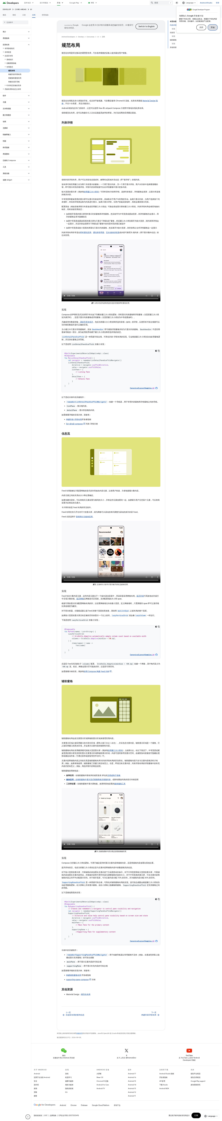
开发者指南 (163, 1077)
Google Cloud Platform (100, 1105)
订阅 (196, 1115)
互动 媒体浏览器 (112, 232)
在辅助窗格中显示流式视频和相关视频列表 (93, 779)
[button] (13, 32)
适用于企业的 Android (42, 1077)
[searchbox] (15, 22)
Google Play (74, 3)
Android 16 (132, 1077)
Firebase (84, 1105)
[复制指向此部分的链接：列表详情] (75, 122)
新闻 (35, 1088)
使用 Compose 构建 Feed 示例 (96, 671)
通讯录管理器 (98, 232)
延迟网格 (80, 599)
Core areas (20, 9)
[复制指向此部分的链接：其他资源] (75, 989)
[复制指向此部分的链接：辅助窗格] (75, 681)
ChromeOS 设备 (102, 1081)
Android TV (101, 1088)
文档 (33, 15)
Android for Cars (103, 1085)
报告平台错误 (195, 1074)
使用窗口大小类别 (91, 192)
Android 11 (132, 1096)
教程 (14, 15)
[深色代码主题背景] (156, 350)
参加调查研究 (195, 1085)
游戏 (66, 1074)
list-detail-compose (74, 424)
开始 (213, 27)
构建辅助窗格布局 (73, 975)
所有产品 (117, 1105)
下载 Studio (163, 1085)
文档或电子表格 (113, 775)
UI (31, 9)
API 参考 (162, 1081)
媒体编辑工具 (119, 784)
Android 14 (132, 1085)
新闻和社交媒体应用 (84, 517)
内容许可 (79, 1033)
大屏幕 (99, 1074)
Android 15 (132, 1081)
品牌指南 (53, 1115)
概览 (4, 15)
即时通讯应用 (85, 232)
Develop (7, 9)
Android (37, 1074)
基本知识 (27, 3)
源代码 (36, 1085)
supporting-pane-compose (77, 980)
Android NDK (164, 1088)
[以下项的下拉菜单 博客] (97, 3)
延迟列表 (140, 596)
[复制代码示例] (158, 350)
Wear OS (100, 1077)
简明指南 (45, 15)
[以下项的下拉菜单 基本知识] (34, 3)
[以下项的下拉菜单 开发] (63, 3)
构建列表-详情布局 (74, 419)
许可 (46, 1115)
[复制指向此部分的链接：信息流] (72, 433)
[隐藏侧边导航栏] (28, 1117)
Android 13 (132, 1088)
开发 (58, 3)
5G (66, 1092)
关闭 (201, 27)
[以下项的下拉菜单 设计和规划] (51, 3)
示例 (24, 15)
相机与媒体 (69, 1085)
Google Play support (198, 1081)
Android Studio (206, 3)
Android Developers (68, 37)
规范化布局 (85, 994)
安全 (35, 1081)
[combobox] (161, 3)
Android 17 (132, 1074)
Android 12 (132, 1092)
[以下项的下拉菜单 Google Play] (82, 3)
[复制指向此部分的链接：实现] (68, 309)
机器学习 (68, 1077)
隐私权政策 (69, 1088)
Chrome (73, 1105)
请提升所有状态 (86, 322)
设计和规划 (44, 3)
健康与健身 (69, 1081)
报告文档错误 (195, 1077)
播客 (35, 1096)
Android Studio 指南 (166, 1074)
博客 (92, 3)
